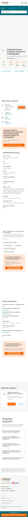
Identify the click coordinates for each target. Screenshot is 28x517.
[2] (9, 58)
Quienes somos (5, 486)
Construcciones (8, 245)
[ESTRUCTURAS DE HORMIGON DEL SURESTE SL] (4, 394)
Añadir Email (8, 123)
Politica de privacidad (6, 503)
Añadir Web (7, 118)
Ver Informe (11, 404)
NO (3, 306)
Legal (2, 496)
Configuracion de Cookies (7, 500)
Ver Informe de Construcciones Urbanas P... (14, 515)
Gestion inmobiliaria (9, 251)
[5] (13, 58)
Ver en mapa (21, 107)
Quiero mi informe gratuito (14, 145)
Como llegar (8, 110)
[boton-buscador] (25, 12)
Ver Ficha (20, 404)
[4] (12, 58)
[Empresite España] (5, 3)
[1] (7, 58)
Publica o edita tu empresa (8, 490)
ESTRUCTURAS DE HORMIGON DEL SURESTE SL (15, 393)
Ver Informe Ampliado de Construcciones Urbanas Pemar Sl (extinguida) (14, 267)
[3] (10, 58)
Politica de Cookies (5, 498)
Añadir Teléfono (8, 114)
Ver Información (6, 310)
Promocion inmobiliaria (9, 248)
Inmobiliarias (18, 245)
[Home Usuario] (22, 3)
